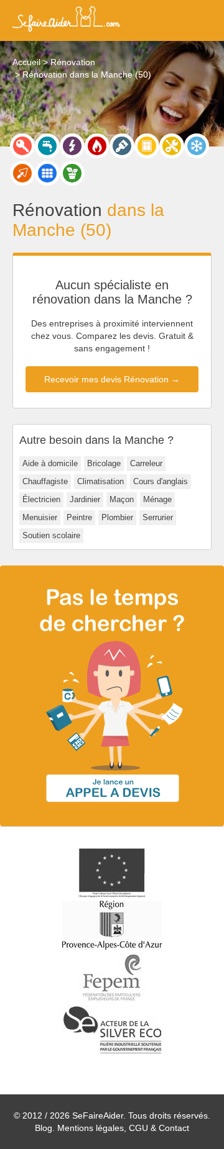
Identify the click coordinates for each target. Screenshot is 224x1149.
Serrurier (157, 517)
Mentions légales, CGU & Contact (123, 1128)
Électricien (41, 499)
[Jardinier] (72, 173)
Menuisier (39, 517)
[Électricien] (72, 146)
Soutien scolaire (51, 535)
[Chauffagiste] (97, 146)
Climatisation (100, 481)
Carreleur (146, 463)
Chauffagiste (45, 481)
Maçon (122, 499)
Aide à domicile (50, 463)
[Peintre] (122, 146)
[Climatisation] (197, 146)
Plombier (117, 517)
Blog (43, 1128)
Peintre (79, 517)
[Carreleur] (47, 173)
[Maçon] (22, 173)
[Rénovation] (172, 146)
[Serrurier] (22, 146)
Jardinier (85, 499)
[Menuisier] (147, 146)
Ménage (157, 499)
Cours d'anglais (160, 481)
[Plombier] (47, 146)
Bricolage (104, 463)
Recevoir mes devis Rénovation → (112, 379)
